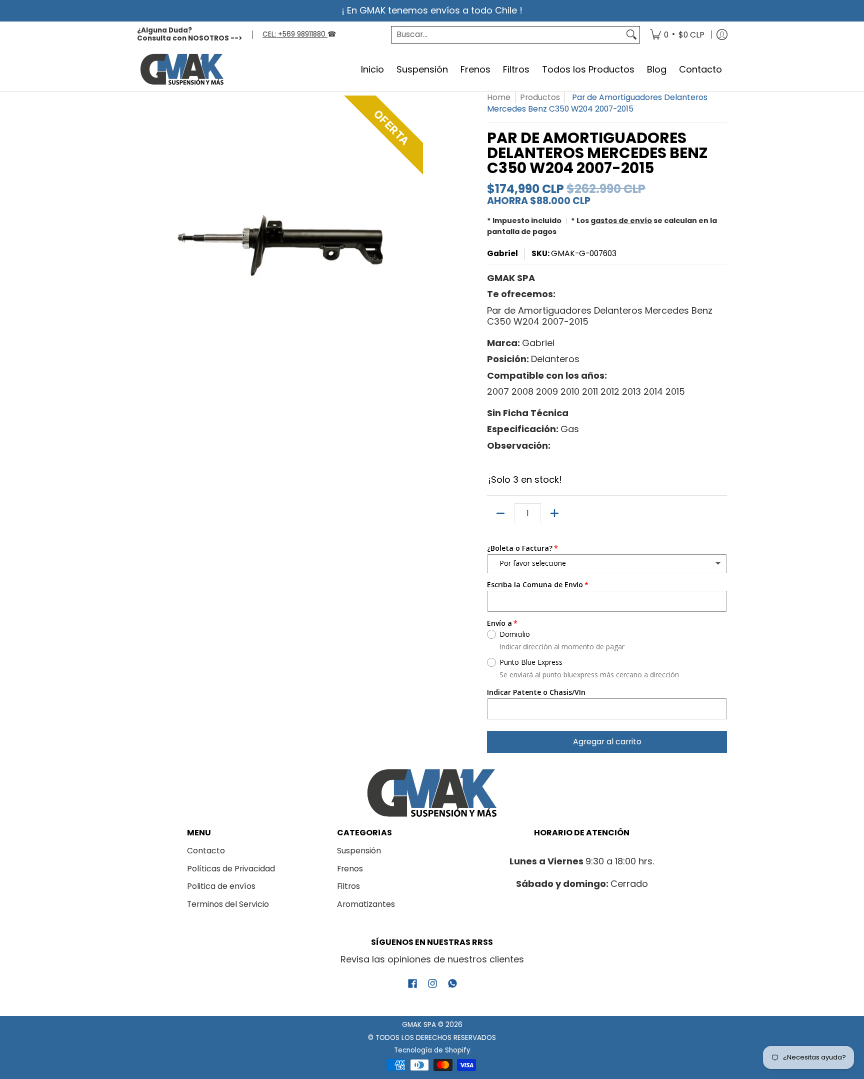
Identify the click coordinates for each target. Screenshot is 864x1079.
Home (498, 97)
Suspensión (359, 850)
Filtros (348, 886)
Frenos (350, 868)
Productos (540, 97)
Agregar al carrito (607, 741)
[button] (413, 984)
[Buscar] (632, 35)
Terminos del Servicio (228, 904)
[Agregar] (554, 513)
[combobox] (508, 35)
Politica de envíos (221, 886)
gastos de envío (621, 221)
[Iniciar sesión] (722, 35)
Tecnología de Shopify (432, 1050)
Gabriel (502, 253)
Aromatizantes (366, 904)
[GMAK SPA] (182, 69)
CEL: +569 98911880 (295, 34)
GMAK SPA (419, 1024)
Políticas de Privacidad (231, 868)
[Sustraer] (500, 513)
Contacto (206, 850)
